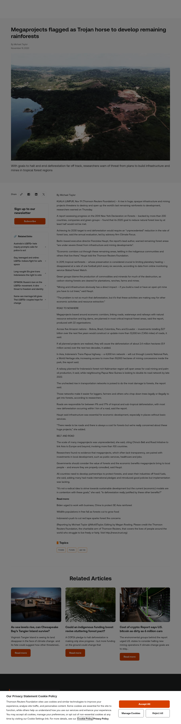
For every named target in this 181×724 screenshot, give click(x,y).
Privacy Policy (101, 718)
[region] (90, 707)
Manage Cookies (131, 713)
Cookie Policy (85, 718)
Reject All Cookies (158, 713)
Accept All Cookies (144, 704)
